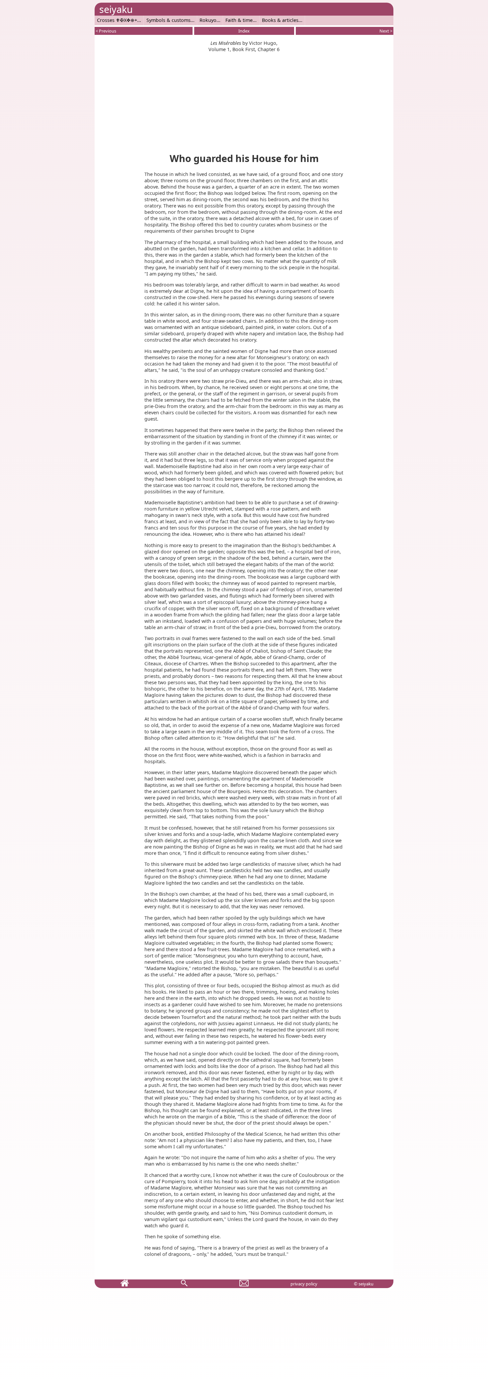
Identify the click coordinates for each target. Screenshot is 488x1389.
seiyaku (116, 9)
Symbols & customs (168, 20)
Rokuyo (208, 20)
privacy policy (303, 1284)
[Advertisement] (244, 98)
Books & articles (280, 20)
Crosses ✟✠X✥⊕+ (117, 20)
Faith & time (239, 20)
